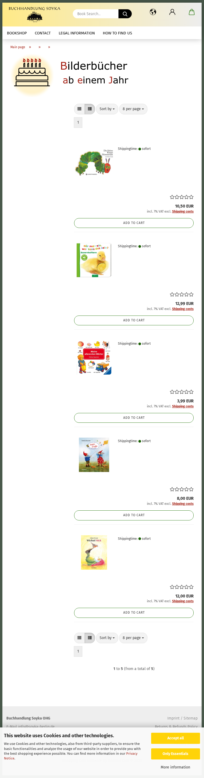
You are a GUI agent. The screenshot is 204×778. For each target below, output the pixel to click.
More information (175, 767)
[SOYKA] (35, 14)
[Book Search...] (125, 13)
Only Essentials (175, 754)
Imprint (173, 718)
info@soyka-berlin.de (36, 727)
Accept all (175, 738)
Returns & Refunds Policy (176, 727)
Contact (43, 33)
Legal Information (77, 33)
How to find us (117, 33)
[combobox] (107, 109)
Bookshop (17, 33)
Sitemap (191, 718)
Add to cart (134, 223)
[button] (153, 12)
